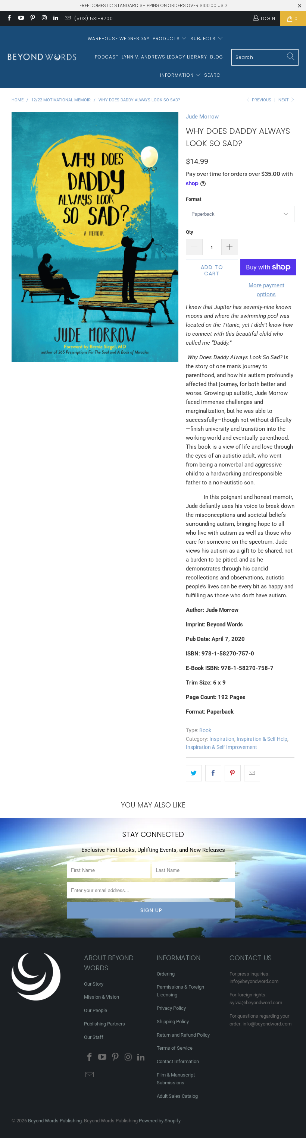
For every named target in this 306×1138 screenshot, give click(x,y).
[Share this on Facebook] (213, 773)
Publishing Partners (104, 1024)
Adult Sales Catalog (177, 1096)
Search (214, 75)
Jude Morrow (202, 116)
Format (193, 199)
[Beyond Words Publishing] (41, 57)
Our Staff (93, 1037)
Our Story (93, 984)
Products (167, 38)
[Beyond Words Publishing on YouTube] (20, 18)
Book (205, 730)
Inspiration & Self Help (262, 739)
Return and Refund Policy (183, 1035)
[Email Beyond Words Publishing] (67, 18)
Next (284, 100)
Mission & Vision (101, 997)
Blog (216, 57)
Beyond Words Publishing (55, 1120)
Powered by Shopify (160, 1120)
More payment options (266, 290)
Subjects (203, 38)
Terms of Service (175, 1048)
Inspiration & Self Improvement (221, 747)
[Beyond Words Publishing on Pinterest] (32, 18)
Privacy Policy (171, 1008)
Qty (189, 232)
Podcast (107, 57)
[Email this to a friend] (252, 773)
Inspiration (221, 739)
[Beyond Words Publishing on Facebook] (9, 18)
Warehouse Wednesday (119, 38)
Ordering (166, 974)
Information (177, 75)
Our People (95, 1010)
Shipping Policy (173, 1021)
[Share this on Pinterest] (233, 773)
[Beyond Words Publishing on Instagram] (44, 18)
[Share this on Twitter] (194, 773)
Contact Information (178, 1061)
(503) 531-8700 (93, 18)
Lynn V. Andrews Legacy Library (164, 57)
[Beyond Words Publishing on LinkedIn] (55, 18)
